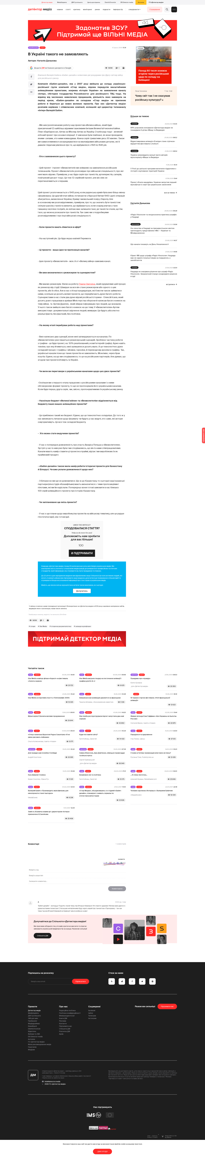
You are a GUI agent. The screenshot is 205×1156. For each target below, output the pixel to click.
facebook (91, 1010)
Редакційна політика (67, 1010)
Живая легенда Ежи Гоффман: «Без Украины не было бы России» (153, 717)
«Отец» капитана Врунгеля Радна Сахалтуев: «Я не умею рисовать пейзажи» (49, 735)
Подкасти (106, 9)
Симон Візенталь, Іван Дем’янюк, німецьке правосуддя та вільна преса (102, 754)
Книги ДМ (63, 1018)
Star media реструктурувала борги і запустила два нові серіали (101, 717)
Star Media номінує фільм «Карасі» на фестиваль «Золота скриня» (48, 679)
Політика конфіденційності (69, 1013)
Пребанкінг (32, 1021)
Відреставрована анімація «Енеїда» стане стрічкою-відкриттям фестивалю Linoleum (152, 142)
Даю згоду (103, 1151)
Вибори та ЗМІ (34, 1034)
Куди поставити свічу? (88, 734)
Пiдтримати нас (167, 1006)
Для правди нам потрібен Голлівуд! (42, 753)
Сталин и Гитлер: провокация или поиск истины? (150, 753)
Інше (30, 675)
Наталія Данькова (47, 60)
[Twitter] (31, 84)
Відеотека (32, 1031)
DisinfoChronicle (110, 2)
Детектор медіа (47, 2)
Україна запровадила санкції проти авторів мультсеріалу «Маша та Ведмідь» (148, 156)
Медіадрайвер (34, 1023)
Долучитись (82, 591)
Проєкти (32, 1006)
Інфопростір (118, 9)
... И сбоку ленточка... (138, 775)
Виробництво (33, 48)
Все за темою (169, 193)
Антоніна (141, 2)
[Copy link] (31, 92)
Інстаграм (92, 1018)
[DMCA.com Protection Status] (93, 1129)
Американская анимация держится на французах (100, 698)
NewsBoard (32, 1026)
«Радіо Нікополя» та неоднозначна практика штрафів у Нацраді (153, 215)
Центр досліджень (93, 2)
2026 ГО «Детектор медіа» (55, 1084)
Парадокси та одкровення (141, 734)
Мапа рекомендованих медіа (39, 1044)
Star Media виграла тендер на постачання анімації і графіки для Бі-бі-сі (100, 679)
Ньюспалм (32, 1047)
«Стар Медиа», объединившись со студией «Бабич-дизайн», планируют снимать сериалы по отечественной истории (100, 793)
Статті (68, 9)
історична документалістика (61, 626)
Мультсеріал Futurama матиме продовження (46, 716)
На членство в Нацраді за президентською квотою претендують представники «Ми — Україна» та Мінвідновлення (152, 230)
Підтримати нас (65, 1026)
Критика (76, 9)
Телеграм (92, 1016)
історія (32, 626)
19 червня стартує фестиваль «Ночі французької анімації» (150, 699)
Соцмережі (94, 1006)
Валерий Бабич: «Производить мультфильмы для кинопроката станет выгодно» (48, 792)
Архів (61, 1034)
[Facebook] (31, 77)
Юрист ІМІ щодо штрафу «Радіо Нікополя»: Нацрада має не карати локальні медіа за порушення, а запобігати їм (152, 257)
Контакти (63, 1023)
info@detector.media (52, 1081)
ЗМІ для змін (33, 1018)
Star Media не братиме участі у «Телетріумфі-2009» (49, 698)
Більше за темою (139, 116)
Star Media (43, 626)
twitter (90, 1013)
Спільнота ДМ (42, 936)
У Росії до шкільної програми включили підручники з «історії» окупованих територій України (153, 169)
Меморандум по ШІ (67, 1016)
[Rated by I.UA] (112, 1129)
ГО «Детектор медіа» (156, 2)
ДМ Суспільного (77, 2)
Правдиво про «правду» (140, 678)
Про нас (63, 1006)
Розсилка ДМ (64, 1031)
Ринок (97, 9)
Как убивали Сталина (37, 775)
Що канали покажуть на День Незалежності (149, 244)
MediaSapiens (62, 2)
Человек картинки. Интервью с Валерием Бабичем (151, 791)
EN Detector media (127, 2)
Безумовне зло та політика (90, 775)
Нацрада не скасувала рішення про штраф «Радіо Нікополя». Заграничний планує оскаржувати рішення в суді (153, 273)
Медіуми (31, 1050)
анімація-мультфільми (83, 626)
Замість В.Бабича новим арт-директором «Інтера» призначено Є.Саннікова (49, 813)
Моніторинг (87, 9)
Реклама (62, 1021)
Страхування (154, 9)
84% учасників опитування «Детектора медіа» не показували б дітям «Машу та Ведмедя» (151, 129)
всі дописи (170, 284)
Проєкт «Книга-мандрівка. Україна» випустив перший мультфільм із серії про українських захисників (153, 183)
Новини (60, 9)
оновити (121, 859)
